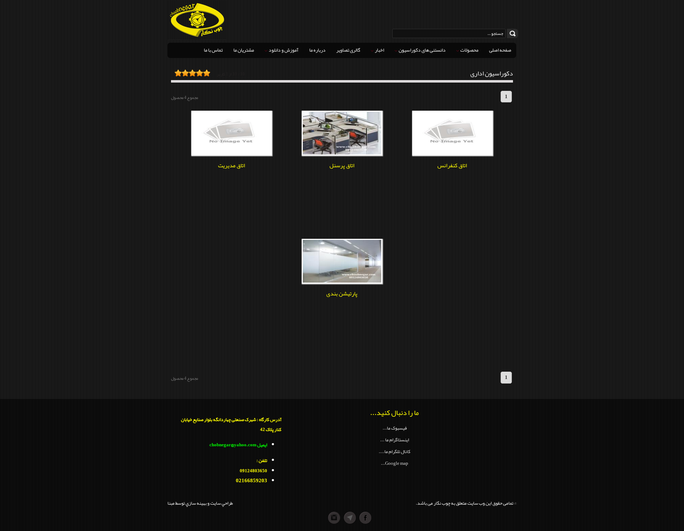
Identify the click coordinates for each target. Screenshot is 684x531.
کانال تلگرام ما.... (394, 451)
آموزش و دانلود (283, 50)
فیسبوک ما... (395, 428)
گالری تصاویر (348, 50)
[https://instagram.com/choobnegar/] (318, 518)
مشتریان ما (243, 50)
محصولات (469, 50)
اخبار (379, 50)
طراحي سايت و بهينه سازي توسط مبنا (200, 503)
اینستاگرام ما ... (394, 440)
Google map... (394, 463)
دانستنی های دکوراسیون (422, 50)
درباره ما (317, 50)
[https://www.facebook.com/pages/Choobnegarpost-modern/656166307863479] (365, 518)
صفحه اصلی (500, 50)
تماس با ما (213, 50)
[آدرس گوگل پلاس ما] (334, 518)
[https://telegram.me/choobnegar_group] (350, 518)
